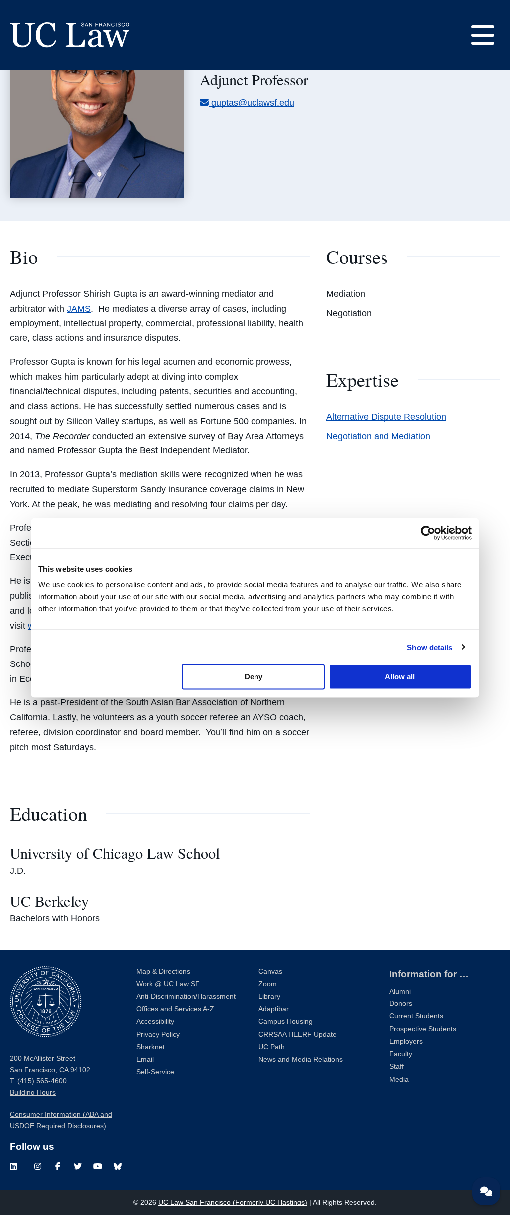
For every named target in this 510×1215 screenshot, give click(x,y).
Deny (253, 676)
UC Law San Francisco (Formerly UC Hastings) (232, 1202)
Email (145, 1059)
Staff (396, 1066)
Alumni (400, 991)
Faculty (400, 1054)
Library (269, 996)
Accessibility (155, 1021)
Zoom (267, 984)
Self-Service (155, 1072)
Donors (400, 1003)
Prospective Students (422, 1029)
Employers (406, 1041)
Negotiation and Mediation (378, 436)
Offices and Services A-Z (175, 1009)
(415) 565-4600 (42, 1081)
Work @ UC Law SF (168, 984)
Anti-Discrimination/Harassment (186, 996)
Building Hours (33, 1092)
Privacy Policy (158, 1034)
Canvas (270, 971)
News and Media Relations (300, 1059)
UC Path (271, 1047)
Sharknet (150, 1047)
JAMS (79, 309)
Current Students (416, 1016)
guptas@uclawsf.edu (252, 103)
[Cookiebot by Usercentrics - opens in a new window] (428, 532)
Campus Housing (285, 1021)
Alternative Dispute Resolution (386, 417)
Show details (429, 647)
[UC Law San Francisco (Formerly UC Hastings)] (69, 34)
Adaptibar (273, 1009)
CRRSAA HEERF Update (297, 1034)
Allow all (400, 676)
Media (399, 1079)
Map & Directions (163, 971)
